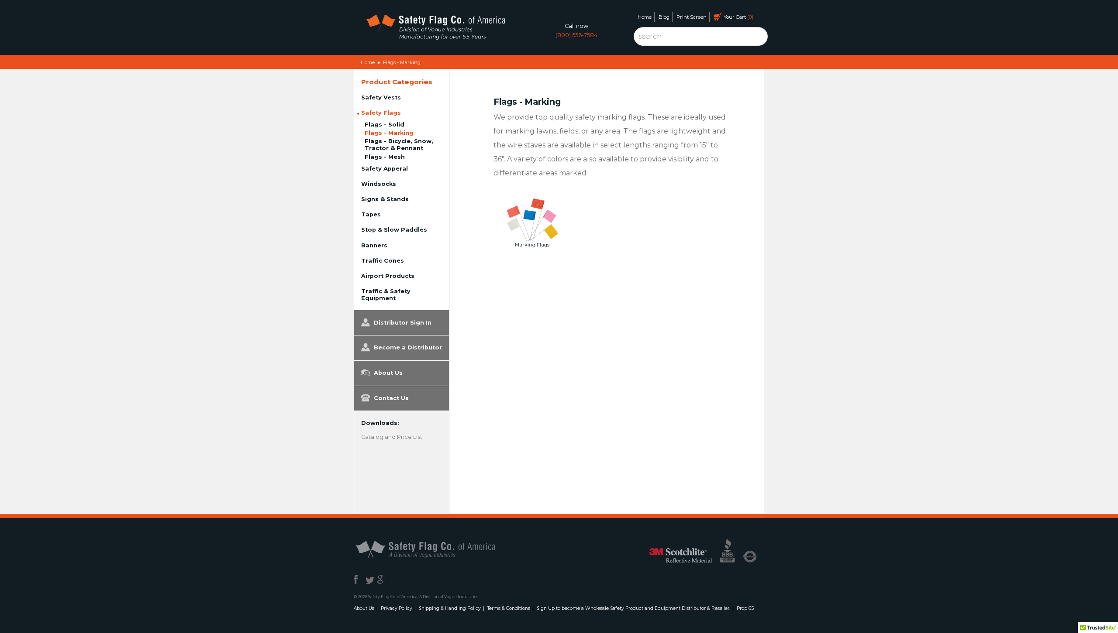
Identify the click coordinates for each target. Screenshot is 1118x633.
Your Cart (737, 17)
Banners (374, 245)
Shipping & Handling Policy (450, 608)
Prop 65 (745, 608)
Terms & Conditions (508, 608)
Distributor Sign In (401, 322)
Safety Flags (381, 112)
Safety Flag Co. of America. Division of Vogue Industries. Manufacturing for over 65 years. (435, 28)
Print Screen (691, 17)
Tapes (371, 214)
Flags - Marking (402, 62)
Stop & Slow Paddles (394, 229)
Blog (664, 17)
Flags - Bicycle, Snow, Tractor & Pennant (399, 144)
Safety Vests (381, 97)
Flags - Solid (384, 124)
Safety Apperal (384, 168)
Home (645, 17)
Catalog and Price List (391, 437)
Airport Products (387, 276)
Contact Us (390, 398)
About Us (387, 373)
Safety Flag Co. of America (435, 549)
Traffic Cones (382, 260)
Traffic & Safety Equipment (386, 294)
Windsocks (378, 184)
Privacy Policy (396, 608)
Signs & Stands (385, 199)
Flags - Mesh (385, 157)
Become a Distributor (407, 347)
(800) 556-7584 (576, 35)
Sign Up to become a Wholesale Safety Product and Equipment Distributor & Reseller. (633, 608)
